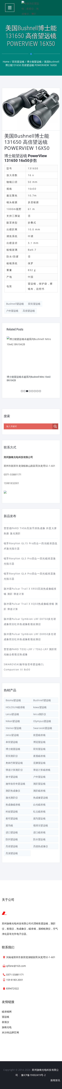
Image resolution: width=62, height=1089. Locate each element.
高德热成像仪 (40, 846)
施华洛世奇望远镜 (15, 783)
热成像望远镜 (40, 797)
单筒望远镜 (12, 742)
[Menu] (9, 7)
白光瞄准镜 (39, 804)
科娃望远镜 (12, 811)
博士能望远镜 (13, 749)
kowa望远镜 (39, 707)
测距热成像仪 (13, 790)
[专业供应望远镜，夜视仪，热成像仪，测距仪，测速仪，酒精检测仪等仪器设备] (31, 8)
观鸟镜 (9, 825)
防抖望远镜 (12, 839)
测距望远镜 (39, 783)
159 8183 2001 (14, 979)
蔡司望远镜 (12, 818)
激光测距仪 (12, 797)
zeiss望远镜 (12, 735)
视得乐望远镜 (40, 825)
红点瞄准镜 (39, 811)
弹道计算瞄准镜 (41, 769)
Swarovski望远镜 (42, 728)
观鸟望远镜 (39, 818)
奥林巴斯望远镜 (14, 762)
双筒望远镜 (34, 303)
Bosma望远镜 (13, 700)
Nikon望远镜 (13, 721)
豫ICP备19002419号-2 (33, 1075)
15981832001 (11, 483)
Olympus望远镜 (42, 721)
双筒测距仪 (12, 756)
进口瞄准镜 (39, 832)
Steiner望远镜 (13, 728)
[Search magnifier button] (55, 426)
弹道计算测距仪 (14, 769)
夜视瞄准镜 (39, 756)
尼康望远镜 (39, 762)
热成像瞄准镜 (13, 804)
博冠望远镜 (39, 742)
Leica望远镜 (12, 714)
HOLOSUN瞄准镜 (15, 707)
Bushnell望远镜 (15, 303)
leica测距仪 (39, 714)
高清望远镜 (12, 853)
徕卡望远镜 (12, 776)
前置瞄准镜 (39, 735)
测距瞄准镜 (39, 790)
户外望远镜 (12, 310)
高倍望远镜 (29, 310)
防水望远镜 (39, 839)
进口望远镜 (12, 832)
